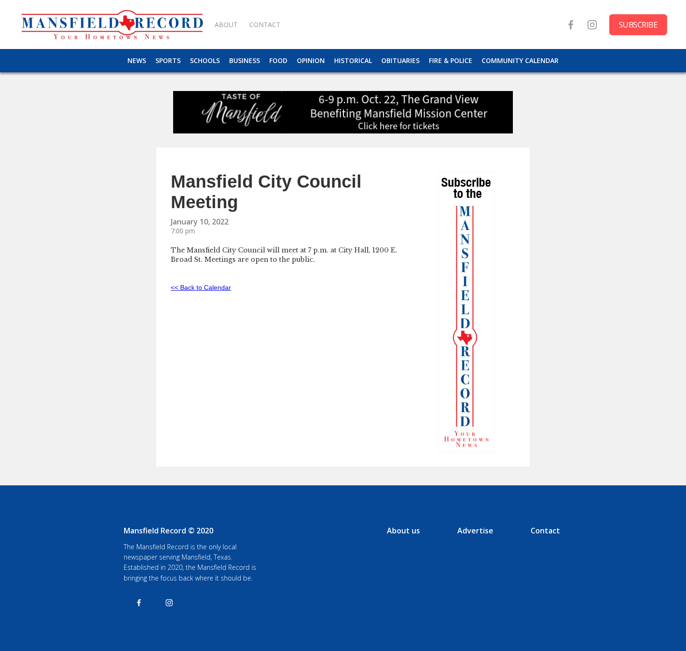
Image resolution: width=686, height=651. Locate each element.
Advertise (475, 530)
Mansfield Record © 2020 (168, 530)
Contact (545, 530)
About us (403, 530)
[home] (112, 24)
